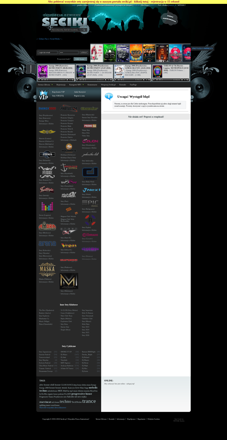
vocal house (55, 405)
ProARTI (67, 394)
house (52, 387)
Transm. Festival (48, 368)
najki (66, 5)
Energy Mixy (44, 121)
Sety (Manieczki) (88, 115)
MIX (60, 391)
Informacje (121, 419)
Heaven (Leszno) (45, 138)
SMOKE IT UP (70, 352)
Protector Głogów (67, 118)
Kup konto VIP (58, 92)
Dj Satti (70, 357)
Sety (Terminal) (87, 316)
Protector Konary (67, 123)
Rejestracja (61, 85)
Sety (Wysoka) (44, 253)
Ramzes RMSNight (91, 352)
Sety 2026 (85, 335)
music (75, 391)
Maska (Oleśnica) (45, 279)
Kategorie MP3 (75, 85)
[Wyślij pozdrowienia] (175, 17)
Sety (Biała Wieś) (88, 182)
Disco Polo (86, 133)
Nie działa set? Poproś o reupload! (146, 116)
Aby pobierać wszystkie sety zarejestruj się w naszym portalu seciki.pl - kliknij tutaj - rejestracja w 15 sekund (113, 1)
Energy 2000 (44, 388)
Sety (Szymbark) (67, 173)
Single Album (65, 330)
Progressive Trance (46, 397)
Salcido (70, 396)
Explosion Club (66, 321)
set (76, 396)
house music (61, 387)
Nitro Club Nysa (66, 316)
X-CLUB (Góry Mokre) (69, 310)
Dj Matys (70, 354)
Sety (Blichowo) (45, 233)
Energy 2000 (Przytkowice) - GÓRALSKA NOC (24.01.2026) (137, 67)
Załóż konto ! (80, 59)
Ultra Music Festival (48, 366)
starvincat (45, 401)
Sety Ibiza (64, 324)
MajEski (128, 5)
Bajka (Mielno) (66, 318)
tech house (55, 402)
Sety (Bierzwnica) (45, 256)
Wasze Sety (86, 130)
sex (79, 396)
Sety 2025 (85, 332)
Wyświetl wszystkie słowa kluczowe (52, 408)
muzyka (87, 391)
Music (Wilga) (44, 321)
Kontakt (122, 85)
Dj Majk (91, 366)
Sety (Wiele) (86, 194)
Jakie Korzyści (80, 92)
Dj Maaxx (91, 360)
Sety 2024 (85, 330)
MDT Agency (70, 363)
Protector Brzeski (67, 132)
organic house (53, 394)
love (77, 387)
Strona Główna (43, 85)
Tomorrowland (48, 357)
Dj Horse (91, 363)
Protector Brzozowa (68, 115)
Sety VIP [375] (58, 96)
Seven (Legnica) (45, 215)
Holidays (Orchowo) (68, 155)
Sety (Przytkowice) (46, 115)
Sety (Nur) (64, 201)
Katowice (71, 388)
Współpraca (131, 419)
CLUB (63, 385)
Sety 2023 (85, 327)
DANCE (69, 385)
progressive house (81, 393)
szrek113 (144, 5)
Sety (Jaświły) (44, 195)
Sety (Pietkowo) (66, 267)
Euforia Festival (48, 363)
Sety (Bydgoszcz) (88, 209)
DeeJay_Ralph (91, 354)
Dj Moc (91, 368)
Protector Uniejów (67, 120)
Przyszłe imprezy (202, 48)
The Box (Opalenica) (46, 310)
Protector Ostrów (67, 137)
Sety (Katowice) (44, 118)
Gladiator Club (87, 318)
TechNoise (77, 402)
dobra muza (86, 385)
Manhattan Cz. (44, 318)
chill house (55, 385)
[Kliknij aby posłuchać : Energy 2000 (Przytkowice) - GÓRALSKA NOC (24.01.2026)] (132, 79)
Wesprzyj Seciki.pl (108, 85)
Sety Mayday (48, 360)
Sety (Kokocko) (44, 250)
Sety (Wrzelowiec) (88, 145)
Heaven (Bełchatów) (46, 144)
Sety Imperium (87, 310)
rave (65, 397)
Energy (93, 385)
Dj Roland (91, 357)
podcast (61, 394)
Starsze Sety (65, 327)
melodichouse (52, 391)
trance (89, 401)
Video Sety (86, 136)
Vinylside (70, 360)
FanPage (133, 85)
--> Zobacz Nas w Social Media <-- (49, 39)
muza (80, 391)
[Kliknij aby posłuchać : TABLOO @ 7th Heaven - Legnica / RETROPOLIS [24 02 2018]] (170, 79)
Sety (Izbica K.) (66, 250)
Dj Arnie (91, 371)
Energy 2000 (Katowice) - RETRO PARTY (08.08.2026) (60, 67)
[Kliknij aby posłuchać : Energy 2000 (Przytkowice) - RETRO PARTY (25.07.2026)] (94, 79)
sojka (83, 396)
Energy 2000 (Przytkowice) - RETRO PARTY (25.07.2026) (99, 67)
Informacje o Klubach (68, 140)
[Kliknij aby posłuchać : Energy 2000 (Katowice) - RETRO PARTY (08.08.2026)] (56, 79)
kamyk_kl (164, 5)
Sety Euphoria (44, 316)
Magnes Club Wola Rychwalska (67, 220)
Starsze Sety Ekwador (89, 117)
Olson (82, 5)
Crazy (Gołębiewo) (67, 313)
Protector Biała (66, 126)
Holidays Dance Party (68, 157)
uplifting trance (44, 405)
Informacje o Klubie (46, 124)
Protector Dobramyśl (68, 134)
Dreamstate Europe (48, 371)
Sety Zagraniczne (48, 352)
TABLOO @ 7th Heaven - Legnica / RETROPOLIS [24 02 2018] (176, 68)
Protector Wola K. (67, 129)
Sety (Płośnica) (87, 256)
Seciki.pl (63, 419)
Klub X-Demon (87, 313)
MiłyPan (66, 391)
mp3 (71, 391)
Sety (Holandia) (44, 160)
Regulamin (141, 419)
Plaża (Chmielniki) (45, 324)
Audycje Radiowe (70, 366)
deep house (77, 385)
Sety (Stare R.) (66, 238)
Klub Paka (85, 324)
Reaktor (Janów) (45, 313)
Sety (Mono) (86, 321)
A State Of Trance (70, 368)
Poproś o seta (79, 96)
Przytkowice (58, 397)
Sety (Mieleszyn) (67, 291)
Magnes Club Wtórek (68, 216)
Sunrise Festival (48, 354)
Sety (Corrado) (87, 239)
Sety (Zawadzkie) (67, 186)
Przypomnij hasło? (63, 59)
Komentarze (92, 85)
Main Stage (84, 388)
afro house (44, 385)
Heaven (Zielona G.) (46, 141)
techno (65, 401)
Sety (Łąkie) (86, 227)
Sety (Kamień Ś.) (45, 180)
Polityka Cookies (154, 419)
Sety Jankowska (87, 161)
